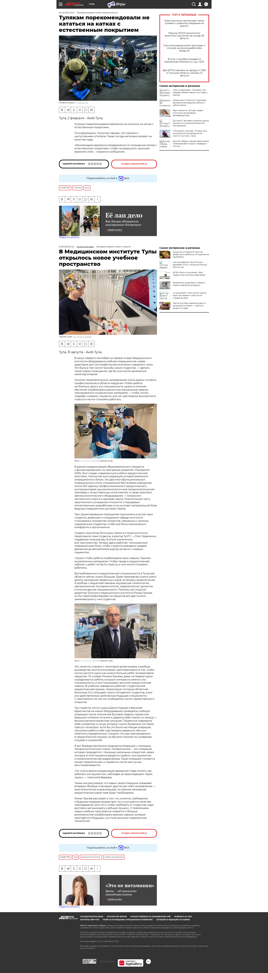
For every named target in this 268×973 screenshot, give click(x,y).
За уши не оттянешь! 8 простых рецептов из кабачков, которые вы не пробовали (191, 254)
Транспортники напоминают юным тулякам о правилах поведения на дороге (184, 23)
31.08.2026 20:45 (66, 247)
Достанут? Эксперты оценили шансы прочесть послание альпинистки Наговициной (191, 123)
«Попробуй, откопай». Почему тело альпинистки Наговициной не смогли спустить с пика (190, 133)
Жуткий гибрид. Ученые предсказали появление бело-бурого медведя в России (191, 143)
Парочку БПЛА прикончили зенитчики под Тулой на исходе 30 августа (184, 36)
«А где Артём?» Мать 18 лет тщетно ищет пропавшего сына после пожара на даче (189, 295)
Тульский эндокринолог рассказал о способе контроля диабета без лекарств (184, 48)
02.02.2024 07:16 (66, 12)
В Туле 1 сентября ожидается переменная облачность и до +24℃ (184, 60)
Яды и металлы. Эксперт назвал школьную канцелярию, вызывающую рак (188, 113)
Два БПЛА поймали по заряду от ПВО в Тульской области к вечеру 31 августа (184, 73)
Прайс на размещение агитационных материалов (128, 920)
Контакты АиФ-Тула (89, 920)
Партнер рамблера (107, 961)
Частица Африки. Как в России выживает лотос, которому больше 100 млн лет (190, 264)
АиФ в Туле (82, 102)
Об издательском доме (91, 917)
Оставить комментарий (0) (134, 164)
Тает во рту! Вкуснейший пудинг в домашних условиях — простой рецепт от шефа (189, 305)
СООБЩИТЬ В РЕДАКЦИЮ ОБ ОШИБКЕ (173, 920)
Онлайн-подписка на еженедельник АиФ (150, 917)
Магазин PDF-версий (117, 917)
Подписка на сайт (183, 917)
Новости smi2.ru (69, 237)
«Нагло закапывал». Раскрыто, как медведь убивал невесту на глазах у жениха (190, 92)
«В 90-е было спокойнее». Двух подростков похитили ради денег (189, 273)
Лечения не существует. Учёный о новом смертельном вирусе (189, 284)
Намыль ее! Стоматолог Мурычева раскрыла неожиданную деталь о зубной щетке (189, 102)
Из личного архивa (82, 337)
